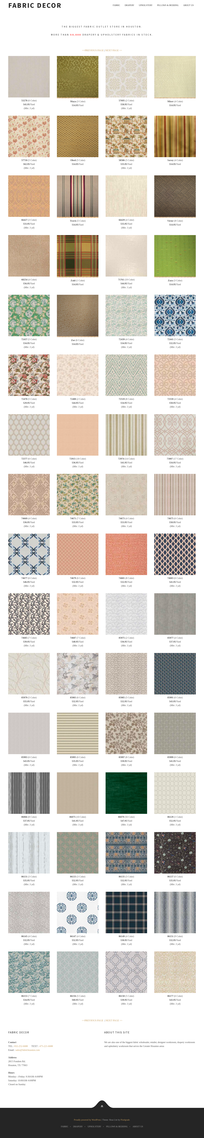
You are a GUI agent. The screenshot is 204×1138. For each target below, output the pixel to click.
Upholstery (145, 5)
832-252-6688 (21, 1046)
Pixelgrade (125, 1120)
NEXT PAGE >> (113, 50)
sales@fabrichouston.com (28, 1050)
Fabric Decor (35, 5)
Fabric (116, 5)
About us (188, 5)
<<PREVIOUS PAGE (93, 50)
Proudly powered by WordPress (87, 1120)
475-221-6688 (46, 1046)
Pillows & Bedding (168, 5)
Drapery (129, 5)
